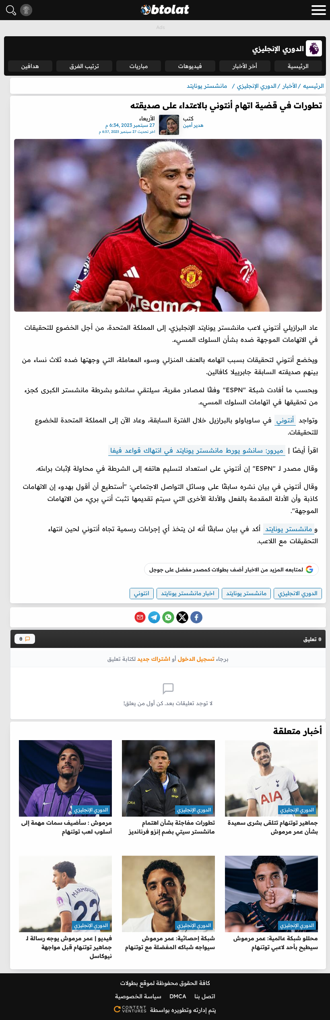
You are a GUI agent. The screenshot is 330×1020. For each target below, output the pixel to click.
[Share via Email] (140, 617)
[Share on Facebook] (196, 617)
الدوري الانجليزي (298, 593)
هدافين (30, 66)
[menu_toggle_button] (318, 10)
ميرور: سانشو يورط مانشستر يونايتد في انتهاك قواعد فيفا (196, 450)
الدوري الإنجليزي (297, 810)
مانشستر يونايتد (288, 529)
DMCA (177, 996)
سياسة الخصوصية (138, 996)
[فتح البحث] (11, 10)
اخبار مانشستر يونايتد (187, 593)
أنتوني (285, 420)
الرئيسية (298, 66)
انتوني (141, 593)
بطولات (129, 983)
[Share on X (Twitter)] (182, 617)
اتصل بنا (204, 996)
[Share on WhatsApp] (168, 617)
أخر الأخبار (245, 66)
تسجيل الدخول (196, 658)
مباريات (139, 66)
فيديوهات (190, 66)
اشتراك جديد (153, 658)
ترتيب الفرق (84, 66)
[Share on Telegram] (154, 617)
